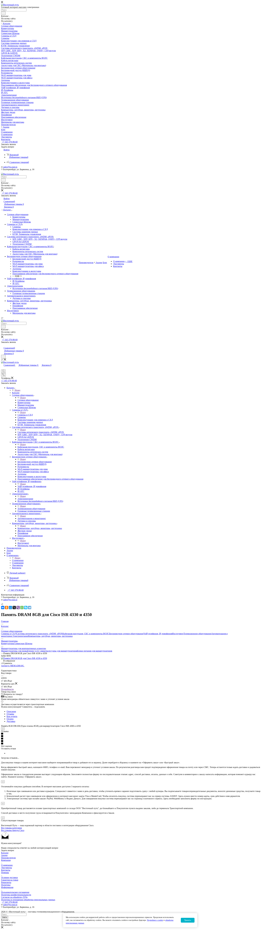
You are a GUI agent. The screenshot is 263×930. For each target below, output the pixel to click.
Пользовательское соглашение (15, 892)
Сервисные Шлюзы (23, 643)
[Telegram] (29, 607)
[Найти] (3, 13)
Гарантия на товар (9, 880)
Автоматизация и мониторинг (32, 518)
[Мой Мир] (10, 607)
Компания (6, 860)
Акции (4, 855)
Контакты (5, 870)
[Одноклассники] (6, 607)
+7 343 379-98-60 (10, 142)
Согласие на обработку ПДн (14, 897)
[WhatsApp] (22, 607)
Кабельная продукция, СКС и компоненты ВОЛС (41, 447)
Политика (5, 885)
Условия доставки (9, 877)
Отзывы (10, 714)
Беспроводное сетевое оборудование (35, 462)
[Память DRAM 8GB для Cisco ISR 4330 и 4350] (24, 658)
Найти (4, 917)
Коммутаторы (7, 643)
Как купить (12, 716)
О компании (18, 560)
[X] (14, 607)
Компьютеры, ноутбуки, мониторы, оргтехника (40, 528)
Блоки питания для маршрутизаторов (94, 651)
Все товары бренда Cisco (12, 830)
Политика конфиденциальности (16, 895)
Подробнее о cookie (155, 920)
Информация (7, 887)
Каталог (16, 393)
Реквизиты (6, 882)
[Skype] (25, 607)
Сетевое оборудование (28, 400)
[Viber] (18, 607)
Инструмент (23, 543)
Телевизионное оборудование (31, 508)
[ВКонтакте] (2, 607)
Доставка (11, 721)
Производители (8, 858)
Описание (11, 711)
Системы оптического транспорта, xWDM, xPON (41, 432)
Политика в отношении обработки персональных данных (28, 899)
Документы (6, 867)
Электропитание (25, 499)
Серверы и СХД (25, 415)
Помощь (5, 872)
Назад (17, 390)
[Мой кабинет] (2, 345)
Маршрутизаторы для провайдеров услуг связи (23, 651)
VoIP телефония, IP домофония (32, 486)
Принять (187, 920)
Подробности (7, 689)
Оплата (10, 719)
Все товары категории (11, 828)
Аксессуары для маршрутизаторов (61, 651)
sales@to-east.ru (10, 167)
